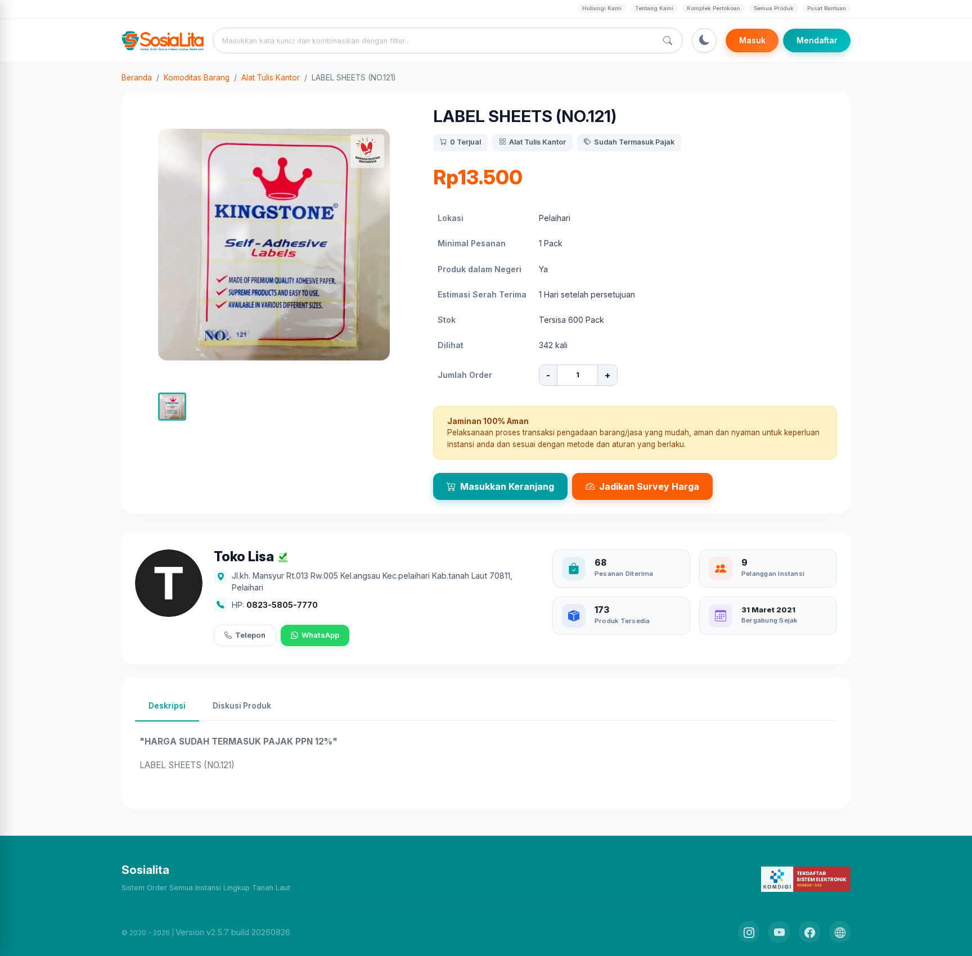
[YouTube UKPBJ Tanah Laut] (779, 932)
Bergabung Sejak (769, 620)
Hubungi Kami (602, 8)
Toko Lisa (244, 557)
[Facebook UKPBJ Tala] (809, 932)
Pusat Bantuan (826, 8)
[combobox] (437, 40)
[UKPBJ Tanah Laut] (839, 932)
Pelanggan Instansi (772, 574)
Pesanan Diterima (624, 574)
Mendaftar (817, 40)
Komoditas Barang (197, 77)
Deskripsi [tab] (167, 705)
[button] (172, 407)
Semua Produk (774, 8)
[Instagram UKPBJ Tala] (748, 932)
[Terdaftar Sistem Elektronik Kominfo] (805, 878)
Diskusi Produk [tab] (242, 705)
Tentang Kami (654, 8)
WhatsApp (320, 634)
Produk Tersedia (622, 621)
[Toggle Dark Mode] (704, 40)
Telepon (250, 634)
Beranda (137, 77)
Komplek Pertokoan (713, 8)
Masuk (752, 40)
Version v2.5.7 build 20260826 (233, 932)
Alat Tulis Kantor (270, 77)
